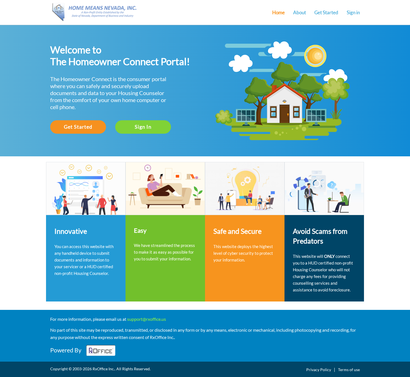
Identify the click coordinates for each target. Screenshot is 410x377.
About (299, 12)
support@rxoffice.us (146, 319)
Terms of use (349, 369)
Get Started (326, 12)
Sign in (353, 12)
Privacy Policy (318, 369)
